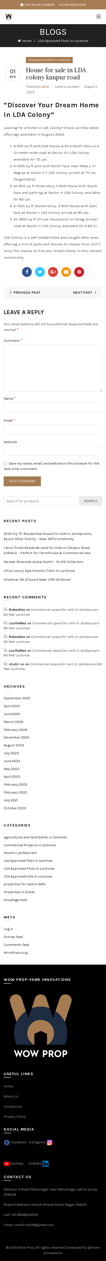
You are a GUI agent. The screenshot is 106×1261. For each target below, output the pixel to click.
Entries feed (13, 937)
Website (10, 442)
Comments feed (16, 945)
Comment (13, 340)
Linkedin (35, 1163)
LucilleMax (17, 623)
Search (90, 501)
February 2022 (15, 792)
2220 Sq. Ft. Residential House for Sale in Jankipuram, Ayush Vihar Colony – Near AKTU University (48, 536)
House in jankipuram (20, 853)
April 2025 (12, 706)
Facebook (18, 1142)
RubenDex (17, 610)
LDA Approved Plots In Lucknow (63, 41)
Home (26, 41)
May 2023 (11, 769)
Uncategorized (15, 900)
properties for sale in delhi (25, 884)
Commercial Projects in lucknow (30, 845)
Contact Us (13, 1106)
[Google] (53, 272)
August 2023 (14, 745)
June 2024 (12, 714)
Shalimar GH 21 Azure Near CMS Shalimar (37, 579)
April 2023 (12, 777)
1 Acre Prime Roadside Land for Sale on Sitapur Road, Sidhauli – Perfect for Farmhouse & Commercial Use (47, 550)
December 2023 (16, 737)
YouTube (17, 1163)
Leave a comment (67, 86)
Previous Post (27, 292)
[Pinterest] (79, 272)
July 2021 (11, 800)
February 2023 (15, 784)
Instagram (37, 1142)
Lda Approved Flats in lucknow (28, 861)
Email (9, 420)
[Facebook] (27, 272)
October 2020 (15, 808)
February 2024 (15, 730)
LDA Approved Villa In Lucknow (28, 876)
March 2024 (13, 722)
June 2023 (12, 761)
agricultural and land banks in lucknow (35, 837)
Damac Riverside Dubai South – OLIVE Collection (44, 562)
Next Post (82, 292)
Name (10, 398)
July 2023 (11, 753)
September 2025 (17, 698)
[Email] (66, 272)
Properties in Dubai (19, 892)
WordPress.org (16, 953)
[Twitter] (40, 272)
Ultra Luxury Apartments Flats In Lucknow (39, 571)
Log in (8, 929)
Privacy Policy (15, 1117)
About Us (11, 1096)
